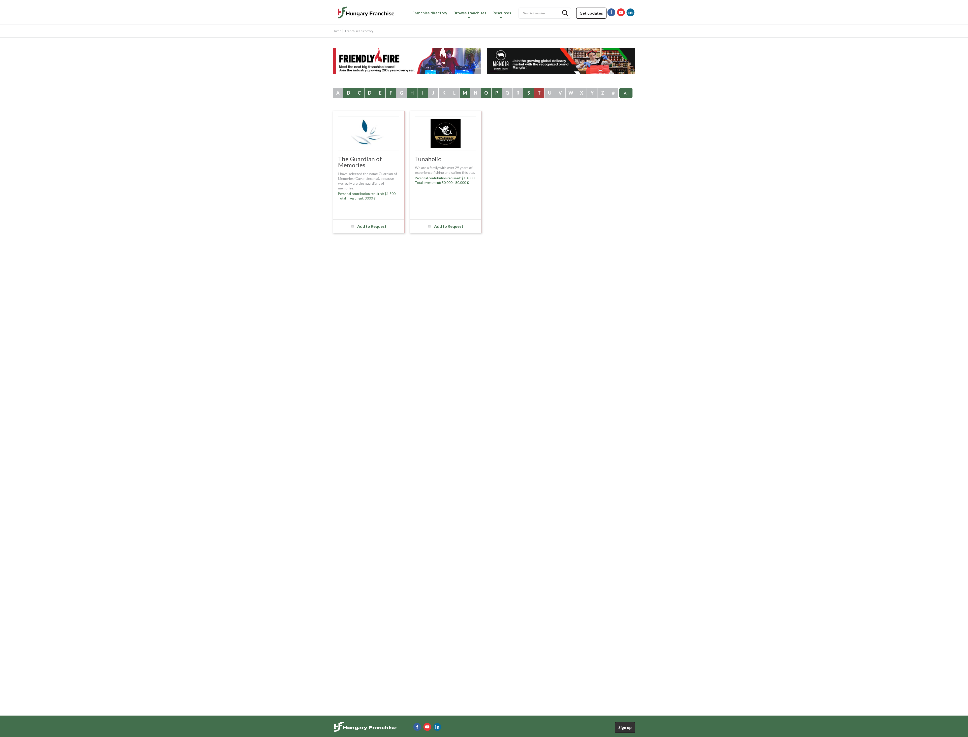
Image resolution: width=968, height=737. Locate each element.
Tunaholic (428, 158)
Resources (502, 13)
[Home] (366, 13)
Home (337, 31)
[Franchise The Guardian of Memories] (368, 133)
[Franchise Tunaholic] (445, 133)
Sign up (625, 727)
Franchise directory (429, 13)
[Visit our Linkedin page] (630, 12)
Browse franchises (469, 13)
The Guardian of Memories (360, 161)
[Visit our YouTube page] (621, 12)
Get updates (591, 13)
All (626, 93)
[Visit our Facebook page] (611, 12)
